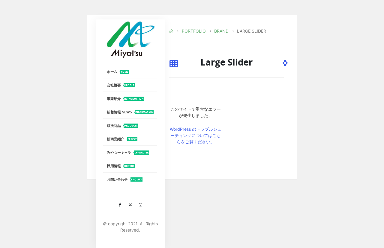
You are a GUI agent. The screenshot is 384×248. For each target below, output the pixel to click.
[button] (173, 64)
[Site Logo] (130, 39)
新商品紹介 (122, 139)
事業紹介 (125, 98)
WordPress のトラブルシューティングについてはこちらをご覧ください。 (195, 135)
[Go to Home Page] (171, 31)
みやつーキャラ (127, 152)
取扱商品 (122, 125)
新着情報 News (130, 112)
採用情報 (120, 165)
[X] (130, 204)
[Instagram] (140, 204)
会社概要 (120, 85)
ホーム (117, 71)
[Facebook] (120, 204)
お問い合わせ (124, 179)
